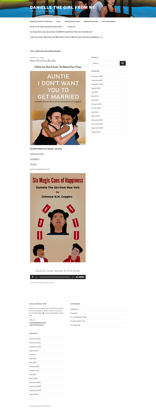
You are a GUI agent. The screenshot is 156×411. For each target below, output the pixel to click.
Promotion (73, 313)
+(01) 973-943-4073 (36, 325)
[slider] (82, 277)
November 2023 (97, 80)
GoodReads (34, 159)
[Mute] (77, 277)
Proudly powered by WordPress (40, 406)
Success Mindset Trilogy (78, 317)
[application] (58, 277)
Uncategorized (75, 325)
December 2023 (97, 76)
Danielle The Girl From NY (62, 7)
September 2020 (97, 128)
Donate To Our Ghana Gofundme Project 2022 (46, 27)
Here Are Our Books (43, 60)
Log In (58, 21)
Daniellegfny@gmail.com (37, 322)
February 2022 (96, 104)
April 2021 (94, 112)
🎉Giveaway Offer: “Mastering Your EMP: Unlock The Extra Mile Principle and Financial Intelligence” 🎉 (66, 37)
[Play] (33, 277)
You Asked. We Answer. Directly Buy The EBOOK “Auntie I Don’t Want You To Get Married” (61, 32)
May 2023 (94, 96)
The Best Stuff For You (77, 321)
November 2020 (97, 124)
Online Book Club (37, 154)
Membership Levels (91, 21)
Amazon (33, 164)
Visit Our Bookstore (109, 21)
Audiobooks (74, 309)
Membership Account (72, 21)
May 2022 (94, 100)
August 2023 (95, 88)
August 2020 (95, 132)
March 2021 (95, 116)
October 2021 (96, 108)
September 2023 (97, 84)
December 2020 (97, 120)
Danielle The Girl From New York (41, 21)
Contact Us (71, 27)
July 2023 (94, 92)
